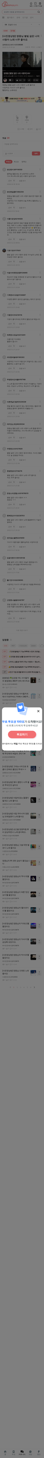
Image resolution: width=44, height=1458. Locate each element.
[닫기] (38, 711)
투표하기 (22, 734)
